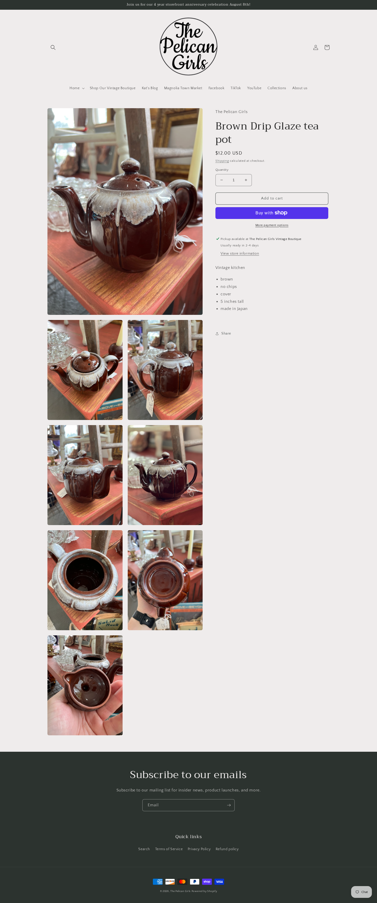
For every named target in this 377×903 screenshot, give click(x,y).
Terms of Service (169, 849)
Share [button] (226, 334)
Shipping (222, 160)
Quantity (222, 170)
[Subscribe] (228, 805)
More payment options (272, 225)
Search (144, 849)
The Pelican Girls (180, 891)
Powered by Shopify (204, 891)
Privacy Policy (199, 849)
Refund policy (227, 849)
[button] (53, 47)
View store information (240, 254)
